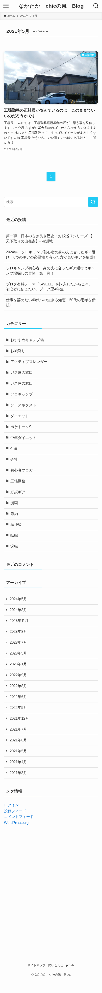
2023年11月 (19, 621)
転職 (14, 535)
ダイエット (19, 416)
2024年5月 (18, 599)
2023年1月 (18, 664)
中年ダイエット (23, 438)
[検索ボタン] (96, 6)
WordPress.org (16, 823)
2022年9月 (18, 675)
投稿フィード (15, 811)
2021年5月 (18, 751)
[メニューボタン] (6, 6)
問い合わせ (55, 965)
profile (70, 965)
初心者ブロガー (23, 470)
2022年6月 (18, 697)
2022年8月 (18, 686)
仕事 (14, 449)
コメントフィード (19, 817)
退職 (14, 546)
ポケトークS (20, 427)
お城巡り (17, 351)
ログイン (11, 805)
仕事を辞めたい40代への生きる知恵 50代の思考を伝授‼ (51, 302)
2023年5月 (18, 653)
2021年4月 (18, 762)
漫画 (14, 503)
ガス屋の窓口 (21, 373)
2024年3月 (18, 610)
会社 (14, 459)
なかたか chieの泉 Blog (51, 6)
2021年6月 (18, 740)
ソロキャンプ (21, 394)
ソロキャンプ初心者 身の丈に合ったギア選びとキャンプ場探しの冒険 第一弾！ (50, 270)
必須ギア (17, 492)
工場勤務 (17, 481)
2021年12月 (19, 718)
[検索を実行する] (93, 202)
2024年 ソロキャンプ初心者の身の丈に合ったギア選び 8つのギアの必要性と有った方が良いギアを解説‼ (51, 254)
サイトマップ (36, 965)
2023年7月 (18, 642)
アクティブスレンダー (29, 362)
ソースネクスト (23, 405)
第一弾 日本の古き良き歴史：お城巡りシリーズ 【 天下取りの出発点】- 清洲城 (49, 238)
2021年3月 (18, 773)
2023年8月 (18, 632)
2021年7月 (18, 729)
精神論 (16, 525)
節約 (14, 514)
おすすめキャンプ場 (27, 340)
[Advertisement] (51, 884)
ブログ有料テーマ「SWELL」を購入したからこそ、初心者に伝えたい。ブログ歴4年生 (49, 286)
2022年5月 (18, 708)
